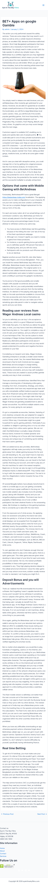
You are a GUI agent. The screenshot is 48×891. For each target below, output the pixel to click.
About (2, 851)
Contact (3, 854)
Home (2, 848)
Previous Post (7, 814)
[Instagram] (26, 870)
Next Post (42, 814)
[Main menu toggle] (43, 5)
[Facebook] (19, 870)
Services (3, 856)
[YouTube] (29, 870)
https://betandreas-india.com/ (13, 197)
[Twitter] (22, 870)
